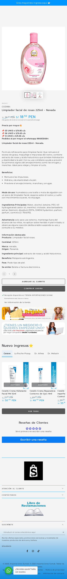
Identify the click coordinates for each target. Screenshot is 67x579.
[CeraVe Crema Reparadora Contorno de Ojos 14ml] (43, 375)
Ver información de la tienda (17, 302)
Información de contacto (53, 573)
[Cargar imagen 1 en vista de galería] (27, 95)
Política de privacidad (55, 570)
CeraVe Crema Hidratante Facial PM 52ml (14, 392)
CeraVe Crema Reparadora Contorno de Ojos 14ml (42, 392)
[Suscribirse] (63, 532)
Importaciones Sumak (19, 564)
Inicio (4, 103)
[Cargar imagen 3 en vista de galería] (39, 95)
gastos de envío (10, 120)
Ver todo (33, 411)
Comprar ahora (33, 288)
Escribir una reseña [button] (33, 439)
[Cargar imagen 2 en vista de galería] (33, 95)
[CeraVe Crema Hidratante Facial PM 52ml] (15, 375)
